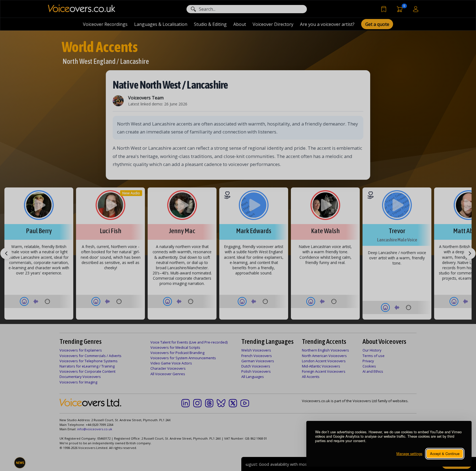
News (20, 463)
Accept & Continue (444, 453)
